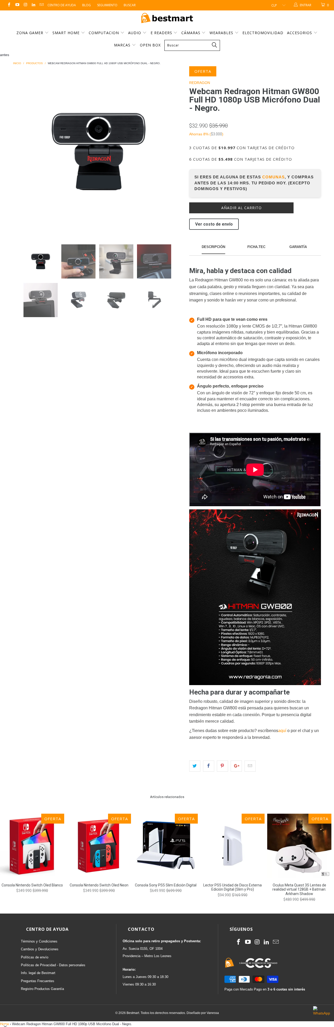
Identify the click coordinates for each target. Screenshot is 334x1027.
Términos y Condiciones (39, 941)
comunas (273, 177)
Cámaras (191, 32)
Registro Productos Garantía (42, 989)
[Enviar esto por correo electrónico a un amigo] (250, 765)
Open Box (150, 45)
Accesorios (300, 32)
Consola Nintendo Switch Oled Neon (99, 846)
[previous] (22, 151)
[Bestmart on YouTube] (17, 5)
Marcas (122, 45)
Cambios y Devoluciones (39, 949)
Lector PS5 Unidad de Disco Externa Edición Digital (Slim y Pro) (232, 846)
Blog (86, 5)
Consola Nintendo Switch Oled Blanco (32, 846)
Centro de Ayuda (61, 5)
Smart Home (66, 32)
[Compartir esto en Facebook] (208, 765)
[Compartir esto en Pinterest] (222, 765)
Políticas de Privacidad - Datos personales (53, 965)
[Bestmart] (167, 18)
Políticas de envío (34, 957)
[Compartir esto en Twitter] (194, 765)
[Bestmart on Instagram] (25, 5)
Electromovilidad (262, 32)
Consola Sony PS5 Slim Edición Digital (166, 846)
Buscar (130, 5)
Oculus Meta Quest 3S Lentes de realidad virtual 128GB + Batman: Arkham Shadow (299, 846)
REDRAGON (199, 83)
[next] (174, 151)
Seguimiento (107, 5)
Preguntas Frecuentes (37, 981)
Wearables (222, 32)
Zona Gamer (30, 32)
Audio (135, 32)
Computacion (104, 32)
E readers (162, 32)
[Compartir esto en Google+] (236, 765)
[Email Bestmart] (41, 5)
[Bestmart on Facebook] (9, 5)
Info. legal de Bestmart (38, 973)
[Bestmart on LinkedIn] (33, 5)
